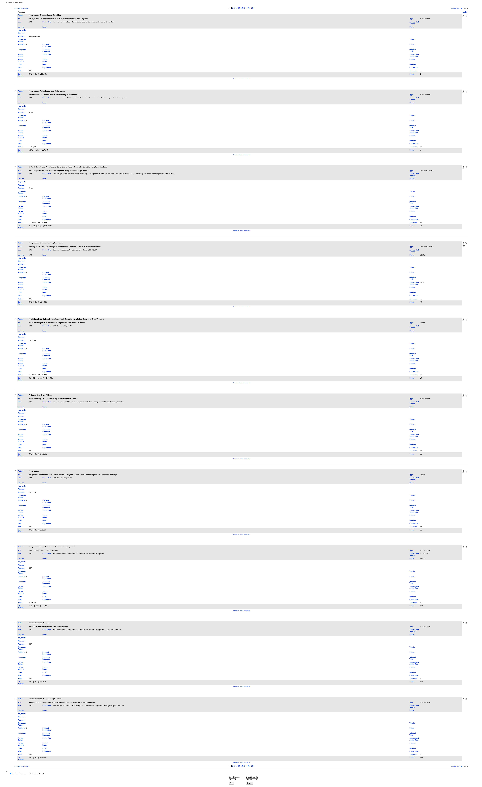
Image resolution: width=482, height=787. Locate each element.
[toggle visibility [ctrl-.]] (7, 772)
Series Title (46, 54)
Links (465, 12)
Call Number (21, 75)
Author (20, 15)
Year (19, 22)
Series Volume (21, 60)
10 (244, 8)
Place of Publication (46, 45)
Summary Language (46, 50)
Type (411, 19)
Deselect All (24, 8)
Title (19, 19)
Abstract (21, 33)
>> (247, 8)
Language (22, 49)
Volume (21, 27)
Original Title (412, 50)
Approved (413, 71)
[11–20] (251, 8)
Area (19, 68)
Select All (17, 8)
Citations (459, 8)
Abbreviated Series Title (414, 55)
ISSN (20, 65)
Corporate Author (22, 40)
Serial (411, 74)
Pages (411, 27)
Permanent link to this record (241, 79)
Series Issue (44, 60)
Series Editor (20, 55)
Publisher (21, 44)
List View (453, 8)
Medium (412, 65)
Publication (46, 22)
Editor (411, 44)
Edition (412, 60)
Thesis (412, 39)
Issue (44, 27)
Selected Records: (38, 774)
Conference (413, 68)
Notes (20, 71)
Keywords (22, 30)
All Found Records (19, 774)
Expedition (46, 68)
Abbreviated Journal (414, 23)
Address (21, 36)
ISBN (44, 65)
